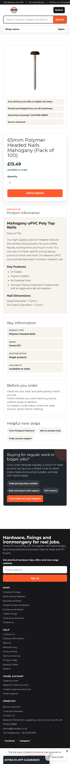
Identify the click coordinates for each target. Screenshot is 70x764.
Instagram (25, 741)
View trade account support (25, 498)
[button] (26, 760)
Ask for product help (50, 430)
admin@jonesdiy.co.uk (15, 728)
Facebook (10, 741)
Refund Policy (10, 647)
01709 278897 (10, 724)
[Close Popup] (67, 751)
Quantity (12, 176)
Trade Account (10, 680)
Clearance (8, 622)
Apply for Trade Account (15, 685)
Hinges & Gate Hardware (16, 605)
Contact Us (9, 634)
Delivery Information (13, 638)
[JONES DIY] (27, 10)
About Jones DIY (11, 707)
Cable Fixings (10, 613)
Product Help (10, 660)
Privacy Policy (10, 651)
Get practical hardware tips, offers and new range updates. (30, 561)
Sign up (35, 578)
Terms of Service (12, 656)
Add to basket (35, 193)
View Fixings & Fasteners (21, 430)
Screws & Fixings (11, 592)
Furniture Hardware (13, 609)
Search (60, 19)
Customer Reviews (13, 711)
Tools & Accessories (13, 618)
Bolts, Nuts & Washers (14, 596)
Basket (59, 10)
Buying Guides (10, 664)
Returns (7, 642)
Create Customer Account (17, 689)
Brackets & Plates (12, 600)
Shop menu (35, 29)
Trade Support (10, 693)
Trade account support (20, 438)
